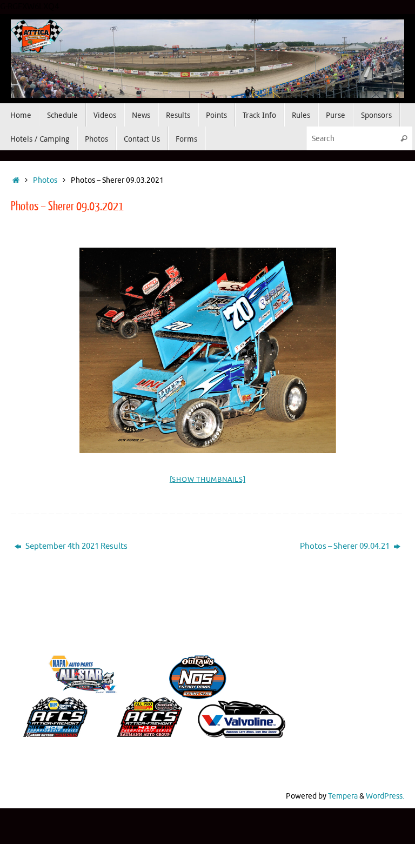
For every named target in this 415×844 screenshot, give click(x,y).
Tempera (343, 796)
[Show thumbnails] (208, 479)
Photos (45, 180)
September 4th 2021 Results (76, 546)
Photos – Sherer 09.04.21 (345, 546)
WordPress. (385, 796)
